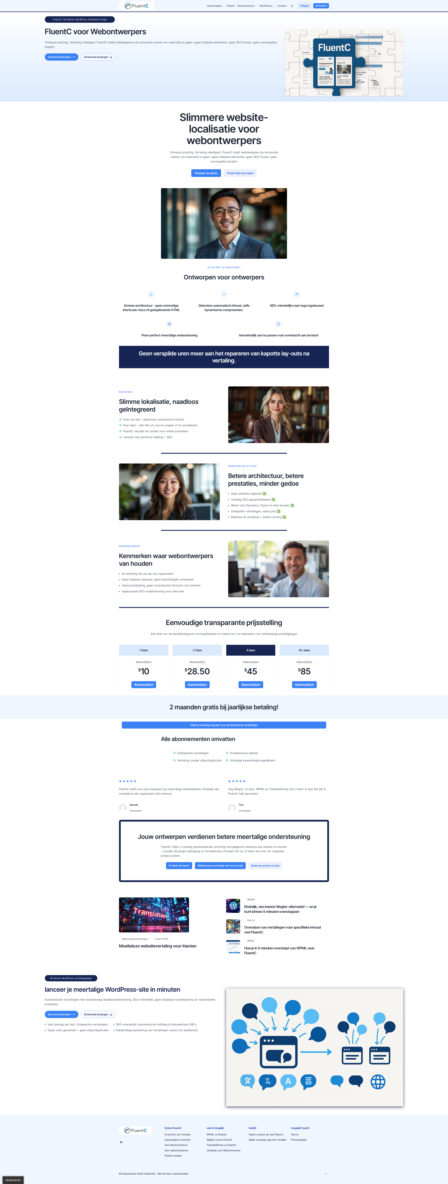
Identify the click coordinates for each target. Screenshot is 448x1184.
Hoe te (251, 920)
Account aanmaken (59, 56)
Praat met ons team (240, 173)
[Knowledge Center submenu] (256, 6)
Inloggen (304, 5)
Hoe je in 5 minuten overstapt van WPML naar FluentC (279, 950)
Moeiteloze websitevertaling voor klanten (158, 946)
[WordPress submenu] (274, 6)
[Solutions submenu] (223, 6)
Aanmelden (321, 5)
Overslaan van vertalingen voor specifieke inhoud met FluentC (282, 929)
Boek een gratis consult (265, 865)
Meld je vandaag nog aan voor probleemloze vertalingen (224, 724)
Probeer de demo (206, 173)
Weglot (251, 899)
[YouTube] (121, 1142)
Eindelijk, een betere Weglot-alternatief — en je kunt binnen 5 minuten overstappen (280, 909)
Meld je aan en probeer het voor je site (220, 865)
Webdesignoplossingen (135, 938)
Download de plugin (96, 56)
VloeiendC (149, 1173)
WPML (250, 940)
